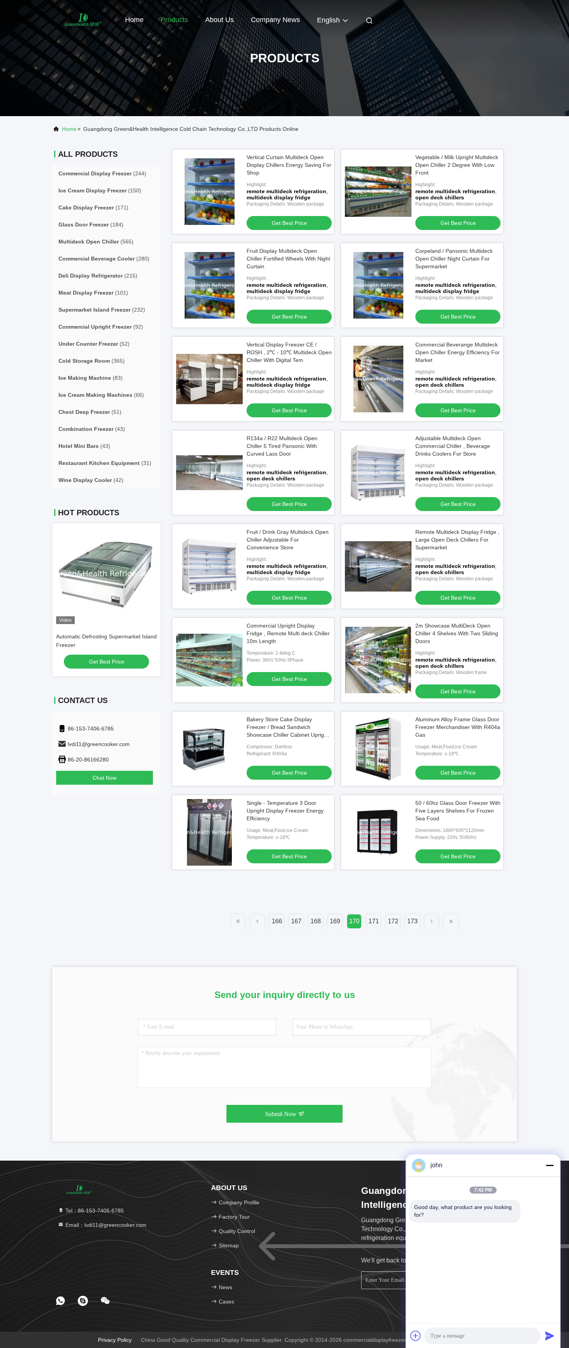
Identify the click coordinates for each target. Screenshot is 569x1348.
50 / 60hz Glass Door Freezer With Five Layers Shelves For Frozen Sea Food (457, 810)
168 (315, 921)
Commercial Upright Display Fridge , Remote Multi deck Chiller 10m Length (288, 633)
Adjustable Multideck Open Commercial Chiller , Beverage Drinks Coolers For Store (452, 446)
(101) (93, 293)
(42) (90, 480)
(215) (97, 276)
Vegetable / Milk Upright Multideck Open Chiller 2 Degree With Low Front (456, 165)
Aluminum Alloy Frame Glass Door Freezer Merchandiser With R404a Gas (457, 727)
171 (373, 921)
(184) (90, 224)
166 (277, 921)
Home (134, 20)
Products (174, 20)
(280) (103, 259)
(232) (101, 310)
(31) (104, 463)
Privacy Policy (115, 1340)
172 (393, 921)
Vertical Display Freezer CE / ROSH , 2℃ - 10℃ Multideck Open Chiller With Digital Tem (289, 352)
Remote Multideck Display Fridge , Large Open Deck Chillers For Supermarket (457, 540)
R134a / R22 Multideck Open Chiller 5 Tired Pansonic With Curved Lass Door (282, 446)
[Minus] (549, 1165)
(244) (102, 173)
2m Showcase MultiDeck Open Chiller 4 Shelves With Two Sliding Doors (456, 633)
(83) (90, 378)
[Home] (83, 19)
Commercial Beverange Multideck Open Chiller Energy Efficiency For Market (457, 352)
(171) (93, 207)
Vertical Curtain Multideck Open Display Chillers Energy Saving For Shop (289, 165)
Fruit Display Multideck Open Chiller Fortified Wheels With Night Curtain (288, 258)
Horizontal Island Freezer (91, 636)
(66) (101, 395)
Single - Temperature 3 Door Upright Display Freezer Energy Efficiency (285, 810)
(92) (100, 327)
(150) (99, 190)
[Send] (549, 1335)
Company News (275, 20)
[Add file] (415, 1335)
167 (296, 921)
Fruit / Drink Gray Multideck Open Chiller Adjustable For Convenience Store (288, 540)
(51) (90, 412)
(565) (96, 241)
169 (335, 921)
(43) (91, 429)
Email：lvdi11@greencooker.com (105, 1225)
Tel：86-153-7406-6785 (94, 1210)
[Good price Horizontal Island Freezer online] (110, 573)
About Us (219, 20)
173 (412, 921)
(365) (91, 361)
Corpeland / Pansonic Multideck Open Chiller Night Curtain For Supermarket (454, 258)
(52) (94, 344)
